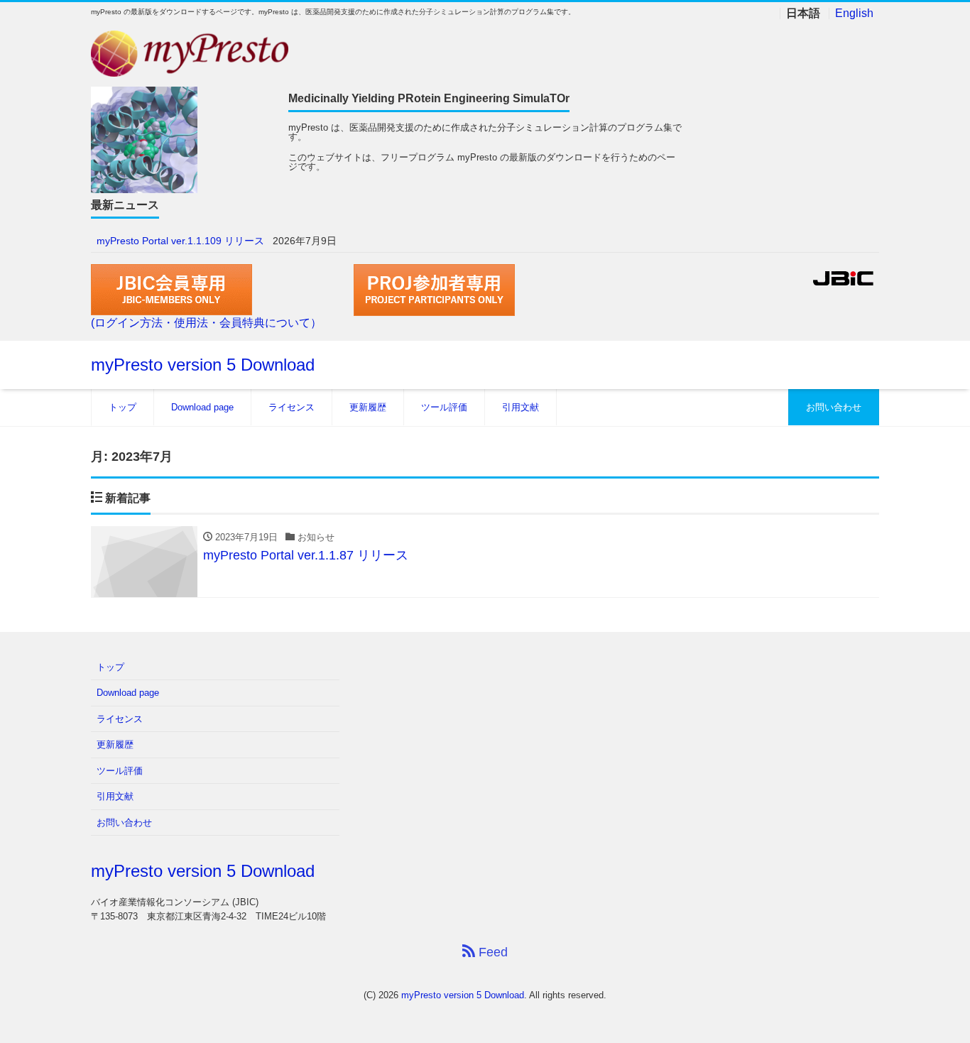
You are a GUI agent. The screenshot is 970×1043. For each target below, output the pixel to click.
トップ (122, 407)
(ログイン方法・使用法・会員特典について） (206, 323)
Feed (491, 952)
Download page (202, 407)
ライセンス (291, 407)
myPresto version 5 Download (203, 364)
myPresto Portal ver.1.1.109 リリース (180, 240)
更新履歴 (367, 407)
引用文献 (520, 407)
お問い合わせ (833, 407)
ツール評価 (444, 407)
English (854, 13)
